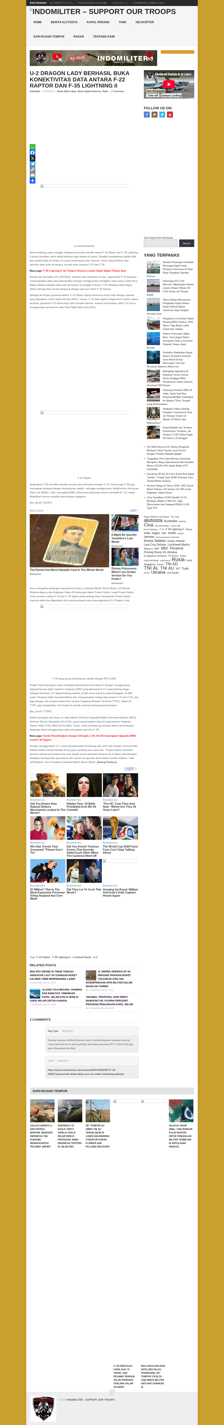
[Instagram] (155, 115)
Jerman (149, 537)
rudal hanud (165, 560)
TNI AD (171, 564)
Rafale (183, 556)
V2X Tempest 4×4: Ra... (61, 3)
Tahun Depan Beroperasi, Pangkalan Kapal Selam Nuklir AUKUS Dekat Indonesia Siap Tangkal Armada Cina (169, 306)
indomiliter (35, 91)
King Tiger (53, 1031)
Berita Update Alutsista (89, 91)
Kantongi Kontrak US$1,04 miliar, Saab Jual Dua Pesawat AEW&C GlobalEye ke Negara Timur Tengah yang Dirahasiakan (170, 397)
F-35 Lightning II (61, 957)
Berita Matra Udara (66, 91)
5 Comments (36, 1004)
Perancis (176, 548)
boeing (182, 521)
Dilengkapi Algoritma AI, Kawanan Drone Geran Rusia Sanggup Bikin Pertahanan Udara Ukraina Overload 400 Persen (169, 378)
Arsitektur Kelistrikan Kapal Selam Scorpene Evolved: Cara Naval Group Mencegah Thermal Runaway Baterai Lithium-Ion (169, 359)
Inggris (156, 533)
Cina (148, 525)
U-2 (95, 957)
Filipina (188, 529)
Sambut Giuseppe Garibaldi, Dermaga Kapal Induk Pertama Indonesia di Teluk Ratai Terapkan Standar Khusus (170, 269)
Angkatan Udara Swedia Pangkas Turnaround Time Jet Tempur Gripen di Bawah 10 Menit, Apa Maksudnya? (169, 415)
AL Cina (175, 516)
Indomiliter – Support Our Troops (90, 1399)
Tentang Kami (104, 36)
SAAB (189, 560)
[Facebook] (84, 152)
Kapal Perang (98, 22)
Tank (123, 22)
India (147, 533)
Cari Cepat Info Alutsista (158, 237)
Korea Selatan (155, 540)
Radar (79, 36)
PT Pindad (173, 556)
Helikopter (145, 22)
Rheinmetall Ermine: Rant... (149, 3)
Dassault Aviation (162, 526)
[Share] (84, 180)
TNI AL (151, 568)
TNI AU (167, 568)
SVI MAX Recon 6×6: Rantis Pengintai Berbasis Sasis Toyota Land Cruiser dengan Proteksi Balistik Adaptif (168, 450)
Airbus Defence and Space (156, 517)
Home (37, 22)
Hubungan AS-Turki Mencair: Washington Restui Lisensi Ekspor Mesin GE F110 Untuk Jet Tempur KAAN (170, 287)
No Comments (92, 990)
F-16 (162, 529)
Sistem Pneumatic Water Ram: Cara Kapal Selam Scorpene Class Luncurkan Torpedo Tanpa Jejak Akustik (170, 340)
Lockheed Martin (82, 957)
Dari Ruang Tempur (48, 36)
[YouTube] (170, 115)
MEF (164, 548)
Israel (172, 533)
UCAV (147, 573)
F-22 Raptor (43, 957)
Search (187, 243)
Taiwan (160, 564)
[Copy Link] (84, 169)
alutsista (153, 520)
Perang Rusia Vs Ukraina (160, 552)
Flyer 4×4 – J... (120, 3)
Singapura (149, 564)
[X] (84, 158)
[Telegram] (84, 164)
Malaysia (148, 548)
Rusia (178, 559)
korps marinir (176, 541)
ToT (178, 568)
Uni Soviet (173, 572)
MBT (157, 548)
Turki (185, 568)
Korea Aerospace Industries (168, 537)
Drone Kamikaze (151, 529)
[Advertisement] (84, 119)
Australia (170, 521)
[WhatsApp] (84, 147)
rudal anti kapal (151, 560)
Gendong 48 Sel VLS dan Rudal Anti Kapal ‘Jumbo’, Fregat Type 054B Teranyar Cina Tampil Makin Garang (170, 477)
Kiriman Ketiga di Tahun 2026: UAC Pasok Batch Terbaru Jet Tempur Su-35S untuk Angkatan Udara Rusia (170, 489)
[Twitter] (162, 115)
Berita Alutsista (64, 22)
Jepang (180, 533)
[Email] (84, 175)
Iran (164, 533)
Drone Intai (175, 526)
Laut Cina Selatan (155, 544)
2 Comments (117, 91)
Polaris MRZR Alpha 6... (93, 3)
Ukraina (158, 572)
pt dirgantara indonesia (155, 556)
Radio (105, 91)
